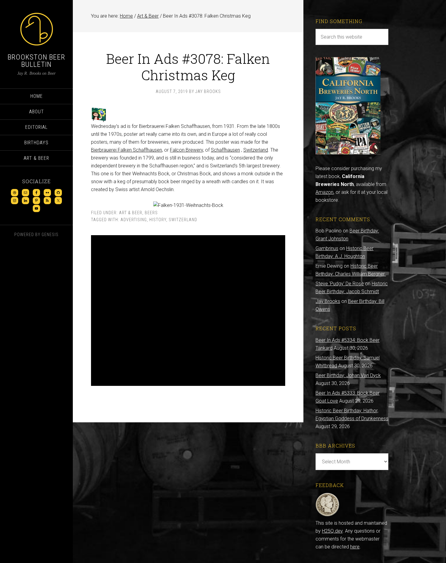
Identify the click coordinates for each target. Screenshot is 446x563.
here (355, 547)
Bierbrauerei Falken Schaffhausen (126, 150)
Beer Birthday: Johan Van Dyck (348, 375)
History (157, 219)
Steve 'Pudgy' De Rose (340, 284)
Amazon (324, 192)
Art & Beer (130, 212)
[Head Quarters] (328, 515)
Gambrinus (327, 248)
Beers (151, 212)
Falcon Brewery (186, 150)
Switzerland (255, 150)
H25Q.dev (332, 531)
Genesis (50, 234)
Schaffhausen (225, 150)
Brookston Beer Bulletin (36, 61)
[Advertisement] (188, 310)
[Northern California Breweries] (348, 153)
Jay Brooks (328, 301)
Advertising (133, 219)
